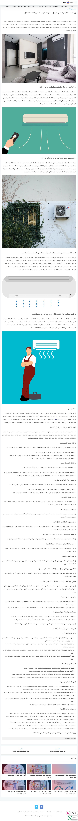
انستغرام (8, 6)
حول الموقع (49, 812)
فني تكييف (55, 6)
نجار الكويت (48, 6)
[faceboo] (41, 807)
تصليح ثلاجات (63, 6)
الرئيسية (71, 6)
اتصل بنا (42, 812)
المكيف (35, 413)
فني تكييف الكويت (58, 419)
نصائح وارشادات (22, 6)
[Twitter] (36, 807)
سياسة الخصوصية (58, 812)
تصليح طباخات (31, 6)
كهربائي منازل (40, 6)
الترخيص (14, 6)
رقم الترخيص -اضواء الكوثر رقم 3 (31, 812)
